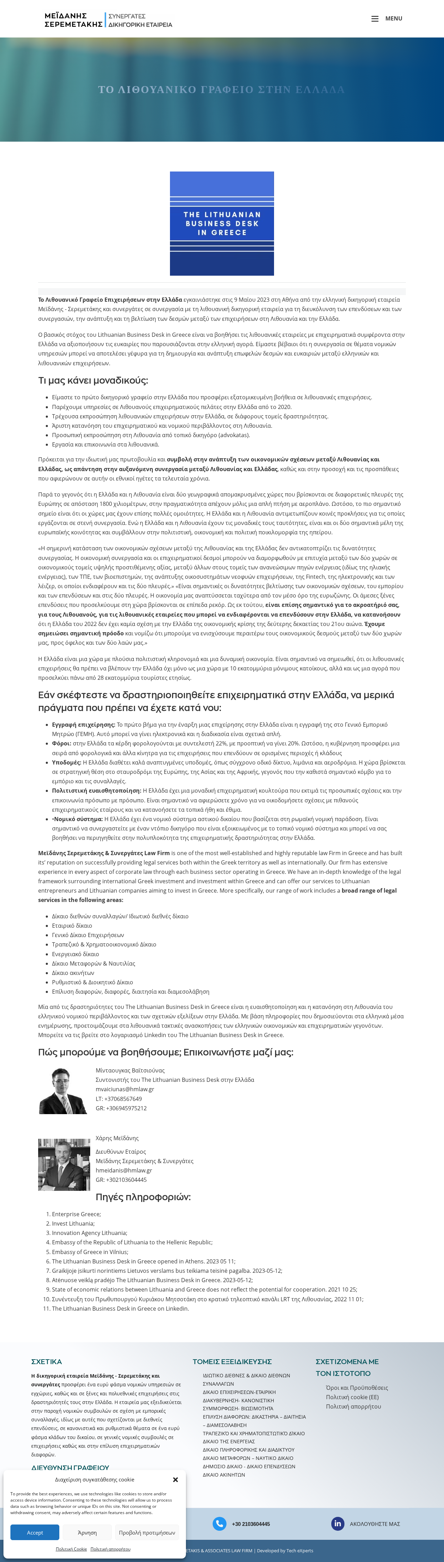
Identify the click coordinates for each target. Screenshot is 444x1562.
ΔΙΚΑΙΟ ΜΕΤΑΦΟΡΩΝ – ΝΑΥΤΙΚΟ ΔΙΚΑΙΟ (248, 1458)
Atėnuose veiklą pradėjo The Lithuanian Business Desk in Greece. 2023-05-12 (151, 1280)
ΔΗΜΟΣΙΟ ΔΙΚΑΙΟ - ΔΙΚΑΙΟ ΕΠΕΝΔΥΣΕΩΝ (249, 1466)
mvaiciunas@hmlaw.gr (125, 1089)
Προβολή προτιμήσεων (147, 1532)
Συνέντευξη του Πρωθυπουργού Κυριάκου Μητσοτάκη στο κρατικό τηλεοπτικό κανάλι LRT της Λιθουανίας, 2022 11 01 (207, 1299)
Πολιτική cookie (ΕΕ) (352, 1397)
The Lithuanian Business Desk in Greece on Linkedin (120, 1308)
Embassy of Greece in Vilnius (89, 1252)
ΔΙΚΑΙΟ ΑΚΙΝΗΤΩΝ (224, 1474)
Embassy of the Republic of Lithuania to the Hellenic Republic (131, 1242)
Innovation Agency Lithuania (89, 1233)
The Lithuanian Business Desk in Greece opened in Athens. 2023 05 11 (143, 1261)
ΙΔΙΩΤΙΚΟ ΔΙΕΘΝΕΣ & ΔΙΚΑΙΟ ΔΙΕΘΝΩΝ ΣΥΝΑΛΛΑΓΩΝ (246, 1379)
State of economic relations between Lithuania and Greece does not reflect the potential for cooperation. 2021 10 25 (204, 1289)
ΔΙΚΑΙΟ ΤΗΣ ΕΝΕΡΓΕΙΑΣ (229, 1441)
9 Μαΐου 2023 (252, 299)
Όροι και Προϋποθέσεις (357, 1388)
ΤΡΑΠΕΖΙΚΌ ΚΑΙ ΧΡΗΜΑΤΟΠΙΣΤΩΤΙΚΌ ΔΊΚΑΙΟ (254, 1433)
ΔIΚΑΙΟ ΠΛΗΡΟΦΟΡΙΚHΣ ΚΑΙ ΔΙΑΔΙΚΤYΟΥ (248, 1449)
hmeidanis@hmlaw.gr (124, 1170)
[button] (175, 1479)
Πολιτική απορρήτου (110, 1549)
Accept (35, 1532)
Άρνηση (87, 1532)
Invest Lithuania (72, 1223)
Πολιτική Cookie (71, 1549)
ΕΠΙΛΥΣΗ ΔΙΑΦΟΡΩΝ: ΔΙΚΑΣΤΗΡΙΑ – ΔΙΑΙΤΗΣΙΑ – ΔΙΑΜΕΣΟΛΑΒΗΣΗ (254, 1420)
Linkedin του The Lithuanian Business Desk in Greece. (213, 1035)
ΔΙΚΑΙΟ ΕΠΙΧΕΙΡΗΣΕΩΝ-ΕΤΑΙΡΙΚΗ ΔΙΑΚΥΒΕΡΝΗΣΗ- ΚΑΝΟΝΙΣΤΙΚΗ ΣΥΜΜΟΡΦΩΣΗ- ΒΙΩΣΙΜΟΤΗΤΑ (239, 1400)
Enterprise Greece (76, 1214)
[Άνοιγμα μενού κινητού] (375, 19)
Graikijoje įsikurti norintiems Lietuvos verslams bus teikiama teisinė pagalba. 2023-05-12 (166, 1271)
